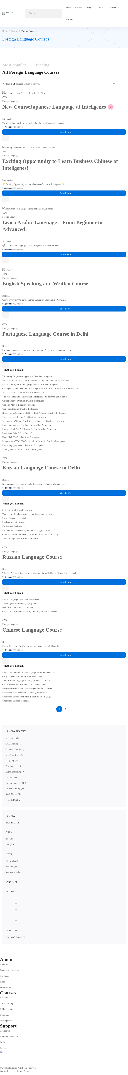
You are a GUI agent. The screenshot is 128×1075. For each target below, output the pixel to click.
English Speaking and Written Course (45, 283)
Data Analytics (14, 755)
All (9, 839)
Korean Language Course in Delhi (41, 468)
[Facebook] (6, 1065)
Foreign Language (15, 783)
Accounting (12, 738)
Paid (9, 844)
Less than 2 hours (15, 937)
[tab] (41, 65)
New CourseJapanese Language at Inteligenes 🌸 (58, 107)
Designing (11, 760)
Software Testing (14, 788)
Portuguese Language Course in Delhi (45, 334)
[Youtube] (16, 1065)
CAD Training (13, 744)
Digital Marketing (15, 772)
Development (13, 766)
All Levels (11, 861)
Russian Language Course (32, 557)
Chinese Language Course (32, 630)
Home (5, 31)
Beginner (11, 867)
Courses (14, 31)
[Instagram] (21, 1065)
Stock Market (13, 794)
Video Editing (13, 800)
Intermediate (12, 872)
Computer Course (14, 749)
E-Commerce (12, 777)
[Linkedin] (11, 1065)
